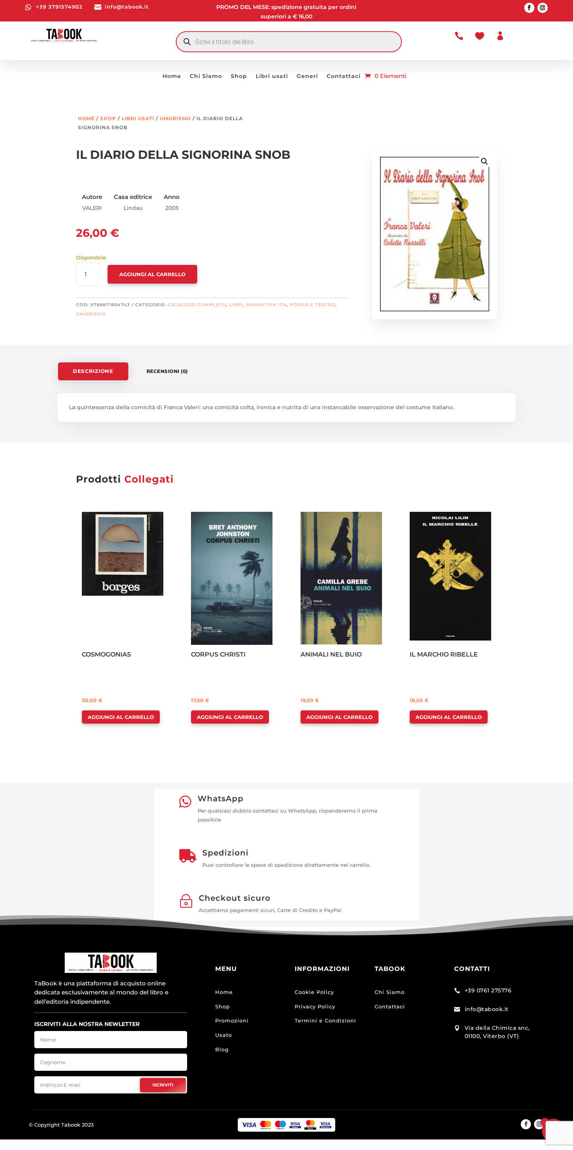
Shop (239, 76)
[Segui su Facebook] (529, 8)
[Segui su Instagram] (543, 8)
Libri (236, 304)
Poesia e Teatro (312, 304)
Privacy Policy (315, 1006)
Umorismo (175, 118)
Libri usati (272, 76)
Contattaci (344, 76)
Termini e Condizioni (325, 1020)
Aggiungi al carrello (152, 274)
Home (172, 76)
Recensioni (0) (167, 371)
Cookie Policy (314, 992)
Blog (222, 1049)
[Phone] (19, 1131)
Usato (223, 1035)
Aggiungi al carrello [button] (121, 717)
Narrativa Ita (266, 304)
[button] (485, 161)
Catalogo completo (197, 304)
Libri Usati (138, 118)
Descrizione (93, 371)
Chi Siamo (206, 76)
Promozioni (232, 1020)
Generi (307, 76)
